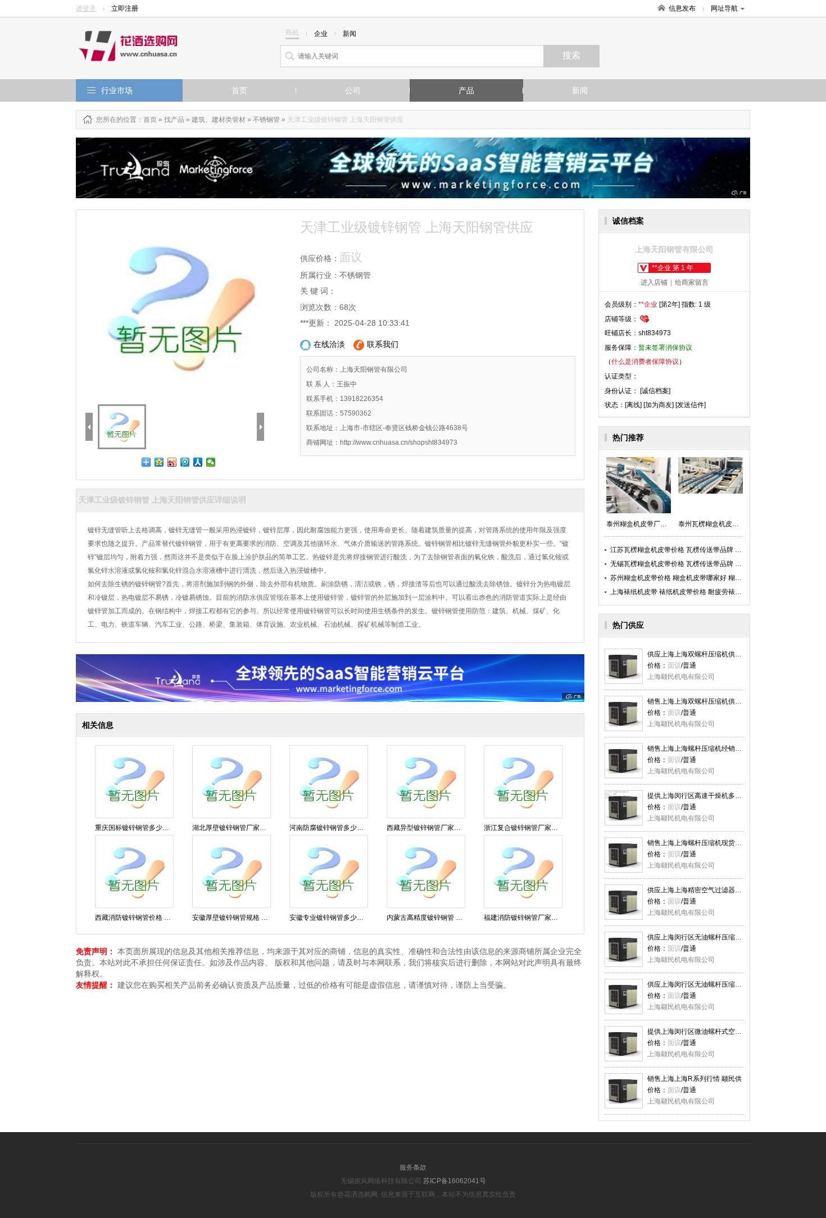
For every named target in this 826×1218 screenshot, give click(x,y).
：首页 (147, 120)
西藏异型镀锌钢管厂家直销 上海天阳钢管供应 (455, 828)
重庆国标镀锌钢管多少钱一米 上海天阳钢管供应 (166, 828)
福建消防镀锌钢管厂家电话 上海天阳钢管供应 (552, 918)
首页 (239, 90)
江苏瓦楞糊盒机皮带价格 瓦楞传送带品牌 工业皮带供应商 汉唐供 (707, 550)
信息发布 (682, 8)
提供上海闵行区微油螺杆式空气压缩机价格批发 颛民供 (729, 1031)
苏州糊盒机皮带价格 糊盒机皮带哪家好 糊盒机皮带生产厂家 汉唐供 (710, 578)
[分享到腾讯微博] (185, 462)
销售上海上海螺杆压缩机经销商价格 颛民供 (712, 748)
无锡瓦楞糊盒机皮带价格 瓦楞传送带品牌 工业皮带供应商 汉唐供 (707, 564)
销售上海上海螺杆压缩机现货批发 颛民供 (708, 843)
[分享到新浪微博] (172, 462)
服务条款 (413, 1167)
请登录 (86, 8)
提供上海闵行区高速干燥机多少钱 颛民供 (708, 796)
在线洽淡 (329, 344)
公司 (353, 90)
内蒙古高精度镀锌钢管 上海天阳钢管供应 (448, 918)
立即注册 (124, 8)
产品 (466, 90)
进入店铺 (654, 282)
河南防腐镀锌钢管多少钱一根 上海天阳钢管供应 (361, 828)
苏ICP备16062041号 (454, 1181)
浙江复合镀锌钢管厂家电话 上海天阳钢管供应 (552, 828)
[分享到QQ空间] (159, 462)
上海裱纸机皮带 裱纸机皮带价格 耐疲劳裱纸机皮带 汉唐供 (697, 592)
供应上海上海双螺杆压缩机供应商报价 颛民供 (715, 654)
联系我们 (382, 344)
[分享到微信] (211, 462)
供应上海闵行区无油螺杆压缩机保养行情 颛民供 (719, 984)
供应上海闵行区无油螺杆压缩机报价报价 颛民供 (719, 937)
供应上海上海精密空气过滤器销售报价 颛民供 (715, 890)
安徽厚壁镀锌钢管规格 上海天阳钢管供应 (253, 918)
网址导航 (724, 8)
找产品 (174, 120)
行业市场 (117, 90)
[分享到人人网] (198, 462)
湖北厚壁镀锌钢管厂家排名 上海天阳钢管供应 (260, 828)
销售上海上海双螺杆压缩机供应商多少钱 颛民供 (719, 701)
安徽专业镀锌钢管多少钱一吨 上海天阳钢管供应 (361, 918)
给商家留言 (692, 282)
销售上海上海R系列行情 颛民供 (694, 1079)
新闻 (580, 90)
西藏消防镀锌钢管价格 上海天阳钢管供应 (156, 918)
